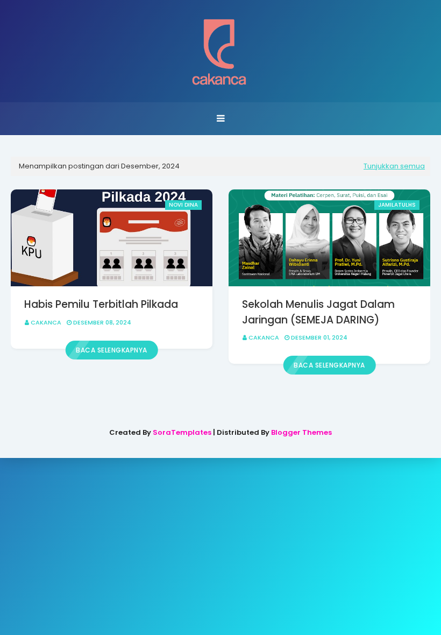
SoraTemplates (182, 432)
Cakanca (46, 322)
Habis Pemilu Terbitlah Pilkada (101, 304)
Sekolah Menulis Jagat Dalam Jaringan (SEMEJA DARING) (318, 312)
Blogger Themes (301, 432)
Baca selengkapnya (111, 350)
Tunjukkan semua (394, 166)
